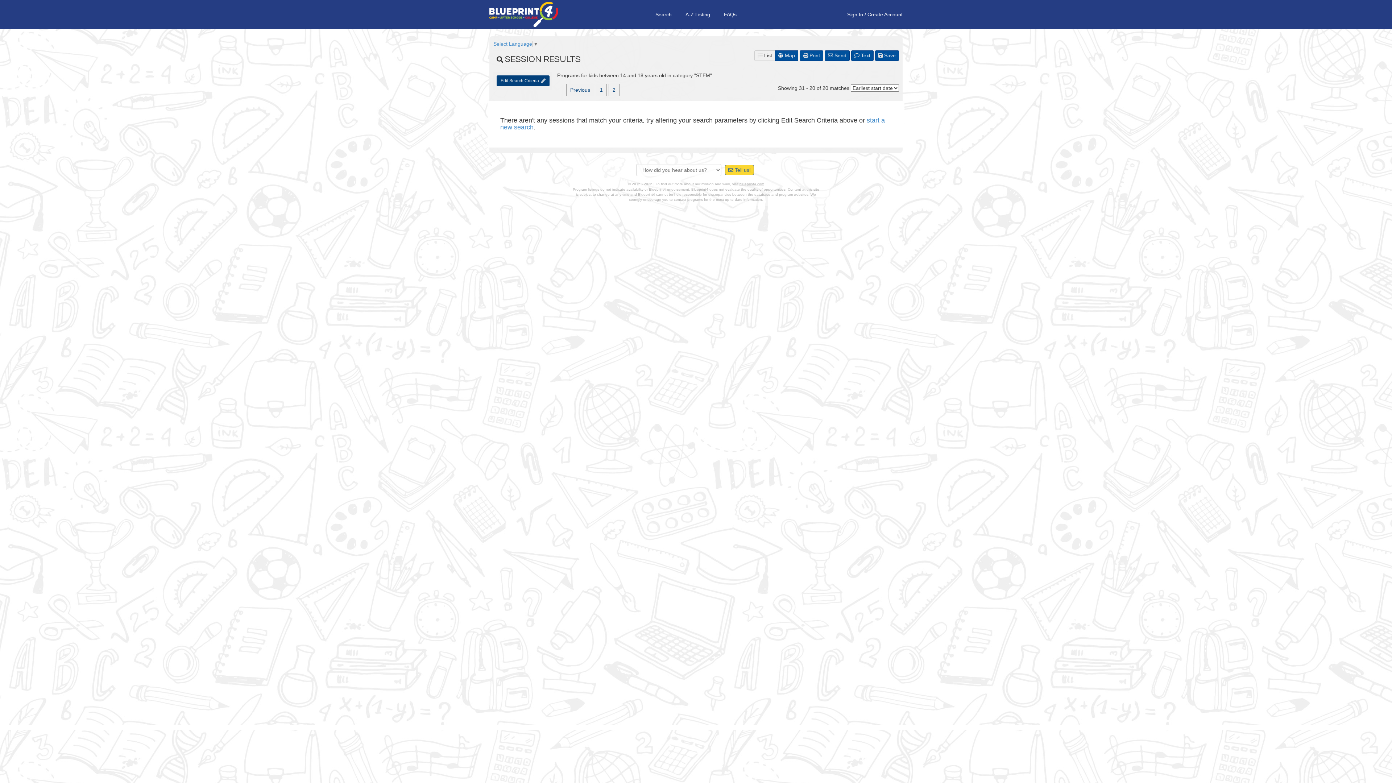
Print (814, 55)
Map (789, 55)
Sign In (855, 14)
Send (839, 55)
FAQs (730, 14)
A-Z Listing (697, 14)
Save (889, 55)
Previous (580, 90)
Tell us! (742, 170)
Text (864, 55)
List (767, 55)
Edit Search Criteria (521, 80)
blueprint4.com (752, 184)
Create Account (885, 14)
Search (663, 14)
